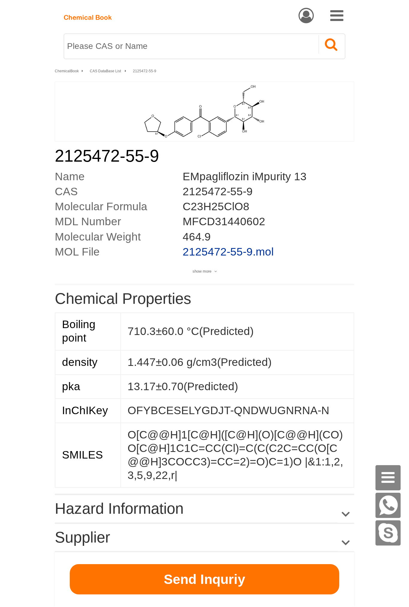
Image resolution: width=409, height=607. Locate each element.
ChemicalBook (67, 71)
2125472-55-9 (144, 71)
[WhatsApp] (388, 505)
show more (202, 271)
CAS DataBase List (106, 71)
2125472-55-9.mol (228, 252)
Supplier (82, 537)
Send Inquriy (204, 579)
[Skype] (388, 533)
